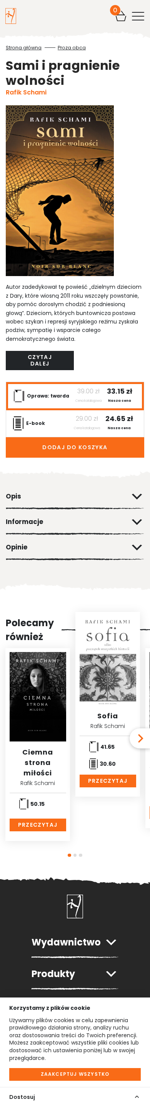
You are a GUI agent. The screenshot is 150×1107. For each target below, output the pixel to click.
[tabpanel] (37, 744)
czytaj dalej (40, 360)
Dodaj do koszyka (74, 447)
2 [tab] (75, 855)
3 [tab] (80, 855)
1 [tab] (69, 855)
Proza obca (72, 47)
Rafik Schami (26, 92)
